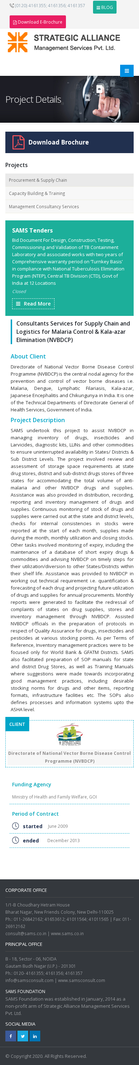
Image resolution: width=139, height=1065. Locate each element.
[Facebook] (10, 1036)
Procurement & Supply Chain (38, 180)
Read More (37, 303)
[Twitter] (22, 1036)
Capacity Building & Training (37, 193)
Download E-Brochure (40, 22)
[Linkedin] (35, 1036)
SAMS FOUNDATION (25, 991)
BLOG (107, 7)
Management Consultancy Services (44, 206)
